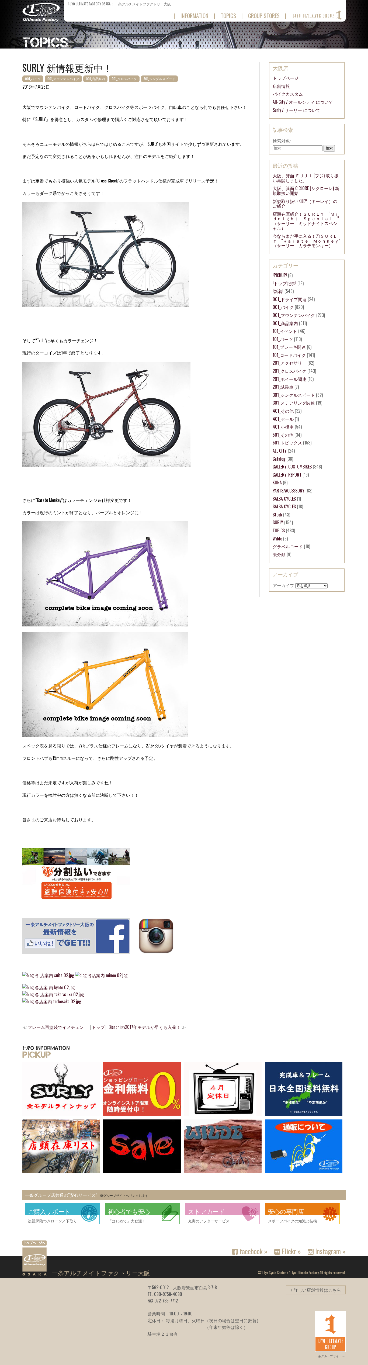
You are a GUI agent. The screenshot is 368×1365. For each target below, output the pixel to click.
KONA (277, 482)
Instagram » (330, 1251)
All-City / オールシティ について (303, 102)
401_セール (283, 419)
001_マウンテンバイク (63, 78)
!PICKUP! (280, 275)
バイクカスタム (288, 94)
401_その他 (283, 411)
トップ (98, 1027)
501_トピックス (287, 442)
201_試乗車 (283, 387)
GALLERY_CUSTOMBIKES (292, 466)
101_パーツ (283, 339)
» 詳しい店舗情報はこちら (315, 1290)
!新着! (278, 291)
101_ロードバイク (289, 355)
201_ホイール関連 (289, 379)
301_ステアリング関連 (294, 402)
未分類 (279, 554)
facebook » (253, 1251)
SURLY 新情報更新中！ (67, 67)
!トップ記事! (284, 283)
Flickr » (290, 1251)
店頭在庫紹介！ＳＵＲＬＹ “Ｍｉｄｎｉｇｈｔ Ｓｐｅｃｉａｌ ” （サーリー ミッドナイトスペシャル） (308, 221)
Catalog (279, 459)
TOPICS (279, 530)
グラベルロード (288, 546)
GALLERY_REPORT (287, 474)
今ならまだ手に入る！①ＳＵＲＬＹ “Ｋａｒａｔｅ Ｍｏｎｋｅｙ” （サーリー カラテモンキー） (309, 241)
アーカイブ (283, 585)
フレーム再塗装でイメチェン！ (58, 1027)
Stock (277, 514)
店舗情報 (281, 86)
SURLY (278, 522)
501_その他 (283, 435)
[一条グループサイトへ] (317, 15)
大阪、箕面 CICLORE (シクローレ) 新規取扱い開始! (306, 190)
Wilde (277, 538)
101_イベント (285, 331)
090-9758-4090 (168, 1294)
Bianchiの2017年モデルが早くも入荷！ (144, 1027)
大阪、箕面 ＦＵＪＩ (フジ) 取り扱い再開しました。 (306, 178)
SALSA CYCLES (284, 498)
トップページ (285, 78)
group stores (264, 15)
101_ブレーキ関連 (289, 347)
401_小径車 (283, 426)
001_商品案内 (95, 78)
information (194, 15)
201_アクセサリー (289, 363)
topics (228, 15)
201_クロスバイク (124, 78)
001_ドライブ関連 (290, 299)
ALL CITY (280, 450)
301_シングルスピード (159, 78)
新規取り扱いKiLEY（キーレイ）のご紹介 (305, 203)
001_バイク (33, 78)
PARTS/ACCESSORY (288, 490)
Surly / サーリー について (296, 110)
